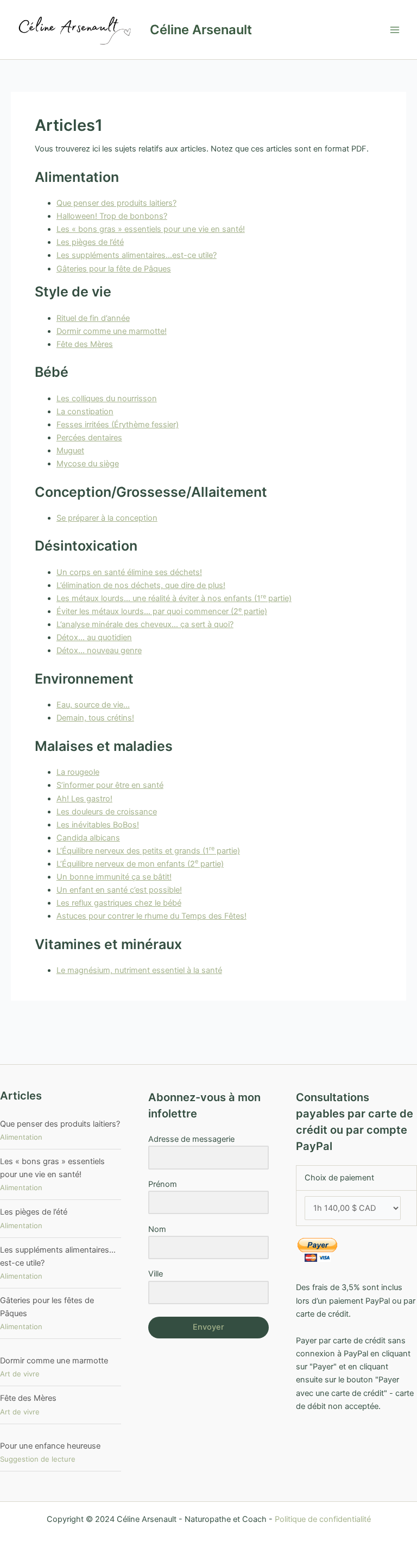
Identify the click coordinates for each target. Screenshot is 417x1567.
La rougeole (77, 772)
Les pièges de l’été (90, 242)
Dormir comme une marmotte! (111, 331)
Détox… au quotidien (94, 637)
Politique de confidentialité (323, 1519)
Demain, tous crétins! (95, 718)
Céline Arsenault (201, 29)
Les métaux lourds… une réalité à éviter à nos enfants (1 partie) (174, 598)
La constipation (84, 411)
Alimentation (21, 1137)
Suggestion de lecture (37, 1459)
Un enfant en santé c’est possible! (119, 890)
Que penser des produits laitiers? (116, 203)
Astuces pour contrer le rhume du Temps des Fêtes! (151, 916)
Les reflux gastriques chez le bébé (118, 903)
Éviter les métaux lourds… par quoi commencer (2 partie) (161, 611)
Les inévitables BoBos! (97, 825)
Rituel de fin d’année (93, 318)
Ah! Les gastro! (84, 799)
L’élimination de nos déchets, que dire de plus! (140, 585)
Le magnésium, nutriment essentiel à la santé (139, 970)
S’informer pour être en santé (109, 785)
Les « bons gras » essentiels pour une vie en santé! (150, 229)
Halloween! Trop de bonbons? (111, 216)
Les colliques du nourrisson (106, 398)
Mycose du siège (87, 464)
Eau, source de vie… (93, 705)
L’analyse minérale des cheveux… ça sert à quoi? (144, 624)
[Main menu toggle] (394, 29)
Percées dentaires (89, 438)
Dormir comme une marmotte (54, 1361)
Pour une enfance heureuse (50, 1446)
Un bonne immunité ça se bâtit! (114, 877)
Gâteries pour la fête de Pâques (113, 269)
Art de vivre (20, 1373)
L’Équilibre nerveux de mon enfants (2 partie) (140, 864)
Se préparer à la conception (106, 518)
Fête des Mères (84, 344)
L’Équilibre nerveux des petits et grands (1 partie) (148, 851)
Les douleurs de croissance (106, 812)
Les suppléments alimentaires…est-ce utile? (136, 255)
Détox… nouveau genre (99, 650)
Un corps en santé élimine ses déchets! (129, 572)
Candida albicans (88, 838)
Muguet (70, 451)
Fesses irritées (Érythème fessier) (117, 424)
